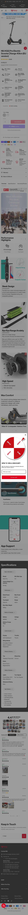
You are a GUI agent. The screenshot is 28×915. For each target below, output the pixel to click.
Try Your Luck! (14, 477)
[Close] (25, 435)
